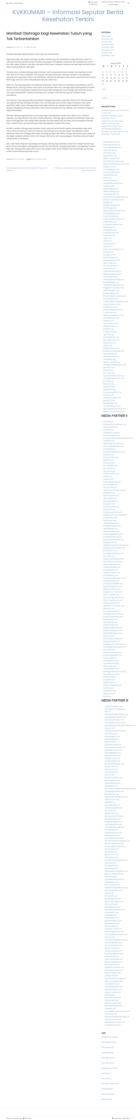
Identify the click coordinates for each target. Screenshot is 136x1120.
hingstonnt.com (109, 166)
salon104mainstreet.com (113, 561)
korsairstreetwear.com (114, 777)
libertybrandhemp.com (114, 962)
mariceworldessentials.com (113, 597)
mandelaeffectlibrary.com (113, 183)
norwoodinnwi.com (112, 964)
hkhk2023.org (108, 384)
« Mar (103, 89)
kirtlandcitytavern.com (113, 942)
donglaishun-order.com (112, 592)
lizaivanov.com (110, 742)
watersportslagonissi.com (113, 315)
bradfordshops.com (111, 348)
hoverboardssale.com (111, 172)
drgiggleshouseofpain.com (113, 288)
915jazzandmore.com (111, 603)
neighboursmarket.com (114, 967)
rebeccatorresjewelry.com (113, 249)
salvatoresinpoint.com (112, 304)
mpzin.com (107, 238)
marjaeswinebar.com (111, 523)
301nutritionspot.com (113, 945)
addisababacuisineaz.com (115, 1022)
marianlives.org (109, 153)
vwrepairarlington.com (114, 706)
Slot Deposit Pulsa (108, 1042)
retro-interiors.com (110, 323)
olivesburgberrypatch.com (115, 846)
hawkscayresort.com (111, 495)
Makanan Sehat (119, 2)
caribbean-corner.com (113, 929)
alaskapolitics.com (110, 175)
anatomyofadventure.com (115, 909)
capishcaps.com (109, 693)
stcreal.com (107, 241)
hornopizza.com (111, 733)
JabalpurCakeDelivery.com (113, 199)
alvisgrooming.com (110, 625)
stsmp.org (107, 177)
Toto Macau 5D (107, 1047)
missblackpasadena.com (114, 791)
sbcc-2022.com (109, 373)
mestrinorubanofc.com (114, 981)
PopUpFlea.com (109, 243)
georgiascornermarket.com (114, 548)
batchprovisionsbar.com (112, 652)
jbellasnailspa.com (110, 619)
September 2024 (108, 55)
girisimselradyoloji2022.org (114, 452)
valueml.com (108, 246)
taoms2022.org (109, 468)
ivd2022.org (107, 476)
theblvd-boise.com (110, 326)
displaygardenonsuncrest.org (115, 671)
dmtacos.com (110, 728)
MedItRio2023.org (110, 403)
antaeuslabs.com (109, 221)
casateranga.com (111, 868)
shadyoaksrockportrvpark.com (115, 515)
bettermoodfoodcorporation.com (116, 164)
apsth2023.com (109, 400)
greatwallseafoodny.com (114, 764)
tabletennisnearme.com (112, 685)
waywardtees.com (110, 155)
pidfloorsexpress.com (111, 158)
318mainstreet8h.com (111, 567)
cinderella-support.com (112, 271)
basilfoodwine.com (112, 923)
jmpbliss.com (108, 252)
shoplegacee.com (110, 230)
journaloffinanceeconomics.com (117, 1011)
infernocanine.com (112, 885)
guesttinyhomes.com (113, 744)
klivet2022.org (108, 463)
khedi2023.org (108, 441)
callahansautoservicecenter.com (115, 545)
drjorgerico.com (109, 254)
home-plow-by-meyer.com (115, 747)
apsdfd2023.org (109, 389)
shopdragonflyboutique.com (114, 647)
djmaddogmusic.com (113, 898)
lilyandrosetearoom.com (114, 843)
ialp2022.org (108, 460)
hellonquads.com (109, 498)
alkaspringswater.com (112, 564)
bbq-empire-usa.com (111, 674)
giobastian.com (111, 852)
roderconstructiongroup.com (114, 490)
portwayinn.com (111, 896)
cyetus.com (107, 345)
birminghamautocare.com (113, 614)
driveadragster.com (112, 736)
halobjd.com (108, 202)
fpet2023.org (108, 329)
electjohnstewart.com (113, 989)
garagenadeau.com (110, 293)
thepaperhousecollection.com (116, 887)
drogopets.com (109, 679)
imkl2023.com (108, 395)
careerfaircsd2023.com (112, 398)
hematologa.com (111, 739)
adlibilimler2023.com (111, 356)
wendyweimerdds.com (111, 260)
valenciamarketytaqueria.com (116, 797)
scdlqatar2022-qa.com (111, 432)
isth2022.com (108, 421)
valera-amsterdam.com (114, 959)
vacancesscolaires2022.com (114, 411)
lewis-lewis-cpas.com (111, 340)
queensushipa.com (110, 257)
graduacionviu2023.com (114, 816)
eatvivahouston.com (113, 755)
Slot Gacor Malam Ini (109, 1083)
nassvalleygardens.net (113, 986)
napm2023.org (109, 387)
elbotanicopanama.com (112, 512)
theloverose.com (111, 766)
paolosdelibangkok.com (112, 633)
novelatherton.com (112, 984)
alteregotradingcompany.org (114, 365)
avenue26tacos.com (112, 783)
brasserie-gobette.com (112, 655)
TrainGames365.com (111, 194)
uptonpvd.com (110, 863)
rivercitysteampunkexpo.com (116, 934)
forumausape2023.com (112, 392)
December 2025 (107, 44)
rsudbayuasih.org (112, 1000)
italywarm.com (110, 1008)
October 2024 (106, 53)
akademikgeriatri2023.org (113, 443)
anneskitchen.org (112, 794)
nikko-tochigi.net (111, 926)
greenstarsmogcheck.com (113, 539)
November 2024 (107, 50)
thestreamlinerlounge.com (115, 978)
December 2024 (107, 47)
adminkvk (33, 47)
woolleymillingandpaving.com (116, 860)
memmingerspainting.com (113, 279)
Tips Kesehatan (113, 5)
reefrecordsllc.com (112, 799)
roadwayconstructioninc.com (114, 644)
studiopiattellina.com (111, 581)
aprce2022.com (109, 367)
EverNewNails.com (110, 299)
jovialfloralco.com (110, 307)
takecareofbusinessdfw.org (114, 210)
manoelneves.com (110, 180)
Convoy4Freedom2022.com (113, 378)
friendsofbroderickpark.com (114, 578)
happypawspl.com (110, 542)
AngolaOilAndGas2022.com (113, 376)
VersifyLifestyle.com (111, 216)
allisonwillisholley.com (113, 890)
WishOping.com (109, 227)
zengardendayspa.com (114, 821)
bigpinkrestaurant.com (112, 274)
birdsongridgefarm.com (114, 953)
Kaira (20, 1118)
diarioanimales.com (110, 501)
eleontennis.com (109, 343)
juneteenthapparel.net (114, 1005)
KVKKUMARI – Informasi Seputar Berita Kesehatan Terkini (68, 15)
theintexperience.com (111, 144)
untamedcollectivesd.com (114, 879)
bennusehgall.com (110, 484)
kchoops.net (109, 937)
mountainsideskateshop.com (116, 940)
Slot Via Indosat (107, 1094)
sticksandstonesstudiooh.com (116, 871)
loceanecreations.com (113, 951)
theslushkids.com (111, 849)
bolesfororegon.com (113, 973)
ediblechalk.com (109, 682)
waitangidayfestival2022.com (114, 409)
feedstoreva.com (109, 677)
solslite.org (109, 893)
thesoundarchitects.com (114, 901)
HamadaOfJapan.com (111, 213)
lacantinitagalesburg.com (113, 534)
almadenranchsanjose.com (113, 351)
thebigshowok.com (112, 758)
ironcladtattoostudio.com (115, 827)
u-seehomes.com (110, 312)
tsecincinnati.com (110, 487)
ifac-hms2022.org (110, 465)
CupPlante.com (109, 235)
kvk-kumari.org (111, 1014)
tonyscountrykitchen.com (113, 616)
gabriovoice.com (111, 769)
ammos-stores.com (112, 948)
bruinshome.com (111, 830)
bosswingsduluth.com (111, 611)
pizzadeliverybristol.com (112, 537)
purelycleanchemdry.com (113, 224)
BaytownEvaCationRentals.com (115, 197)
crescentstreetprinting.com (115, 731)
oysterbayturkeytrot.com (115, 838)
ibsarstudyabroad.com (112, 482)
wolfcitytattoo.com (112, 835)
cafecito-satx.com (111, 813)
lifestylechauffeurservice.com (114, 296)
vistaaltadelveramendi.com (115, 717)
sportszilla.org (109, 649)
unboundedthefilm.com (112, 147)
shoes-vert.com (109, 509)
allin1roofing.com (111, 904)
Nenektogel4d (107, 1089)
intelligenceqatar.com (111, 205)
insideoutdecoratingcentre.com (115, 301)
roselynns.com (109, 186)
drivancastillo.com (112, 912)
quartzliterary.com (110, 575)
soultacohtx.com (109, 690)
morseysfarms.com (110, 660)
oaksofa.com (108, 688)
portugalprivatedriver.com (113, 553)
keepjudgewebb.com (113, 907)
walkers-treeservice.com (114, 874)
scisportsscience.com (113, 1019)
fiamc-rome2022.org (111, 594)
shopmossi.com (111, 876)
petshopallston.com (112, 780)
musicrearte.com (109, 658)
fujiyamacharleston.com (112, 586)
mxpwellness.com (111, 882)
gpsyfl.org (107, 696)
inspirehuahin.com (110, 277)
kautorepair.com (109, 520)
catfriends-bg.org (110, 150)
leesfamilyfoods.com (111, 337)
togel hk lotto (106, 1099)
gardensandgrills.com (113, 920)
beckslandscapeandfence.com (116, 714)
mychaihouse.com (110, 622)
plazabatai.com (109, 493)
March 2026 (106, 36)
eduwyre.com (108, 321)
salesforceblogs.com (111, 191)
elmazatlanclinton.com (112, 526)
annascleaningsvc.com (113, 832)
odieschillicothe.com (111, 531)
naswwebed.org (109, 359)
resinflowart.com (111, 772)
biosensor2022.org (110, 457)
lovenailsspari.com (110, 570)
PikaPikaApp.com (110, 208)
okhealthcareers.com (111, 142)
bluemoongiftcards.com (114, 931)
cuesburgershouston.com (115, 722)
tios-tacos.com (110, 810)
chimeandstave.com (112, 761)
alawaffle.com (110, 802)
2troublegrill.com (111, 865)
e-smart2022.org (109, 332)
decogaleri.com (109, 504)
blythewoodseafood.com (113, 630)
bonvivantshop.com (111, 232)
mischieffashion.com (111, 318)
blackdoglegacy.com (112, 753)
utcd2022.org (108, 454)
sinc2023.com (108, 430)
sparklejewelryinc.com (113, 824)
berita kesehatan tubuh (39, 159)
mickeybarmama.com (111, 641)
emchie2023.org (109, 449)
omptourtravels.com (113, 992)
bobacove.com (108, 636)
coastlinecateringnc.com (114, 720)
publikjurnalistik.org (113, 1003)
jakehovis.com (108, 608)
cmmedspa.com (111, 915)
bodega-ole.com (111, 975)
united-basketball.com (113, 808)
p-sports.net (110, 775)
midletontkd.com (111, 918)
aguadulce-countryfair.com (113, 605)
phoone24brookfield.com (113, 638)
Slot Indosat (106, 1078)
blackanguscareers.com (114, 970)
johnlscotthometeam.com (113, 310)
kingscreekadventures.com (113, 219)
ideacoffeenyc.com (110, 528)
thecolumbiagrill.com (111, 435)
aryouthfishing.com (112, 805)
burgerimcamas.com (113, 1025)
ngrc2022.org (108, 334)
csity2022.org (108, 479)
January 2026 (106, 42)
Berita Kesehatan (107, 2)
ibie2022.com (108, 370)
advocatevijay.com (110, 354)
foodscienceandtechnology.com (117, 1016)
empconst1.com (109, 268)
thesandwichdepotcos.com (113, 285)
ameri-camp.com (109, 263)
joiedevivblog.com (112, 956)
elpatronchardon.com (111, 589)
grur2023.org (108, 381)
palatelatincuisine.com (113, 750)
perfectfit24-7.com (110, 550)
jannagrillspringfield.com (113, 583)
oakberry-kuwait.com (111, 572)
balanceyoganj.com (110, 188)
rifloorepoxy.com (111, 857)
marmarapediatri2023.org (113, 446)
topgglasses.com (111, 786)
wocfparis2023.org (110, 427)
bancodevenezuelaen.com (113, 161)
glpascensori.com (111, 854)
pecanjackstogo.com (113, 819)
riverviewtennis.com (111, 663)
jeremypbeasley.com (111, 282)
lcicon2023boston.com (112, 406)
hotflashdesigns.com (111, 290)
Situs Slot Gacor (107, 1063)
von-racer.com (108, 556)
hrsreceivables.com (110, 266)
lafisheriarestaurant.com (113, 600)
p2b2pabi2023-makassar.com (114, 424)
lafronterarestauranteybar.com (117, 841)
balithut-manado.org (111, 362)
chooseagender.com (111, 169)
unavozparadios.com (111, 506)
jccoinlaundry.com (110, 517)
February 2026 (107, 39)
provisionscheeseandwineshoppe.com (118, 438)
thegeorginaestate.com (112, 627)
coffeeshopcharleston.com (113, 559)
